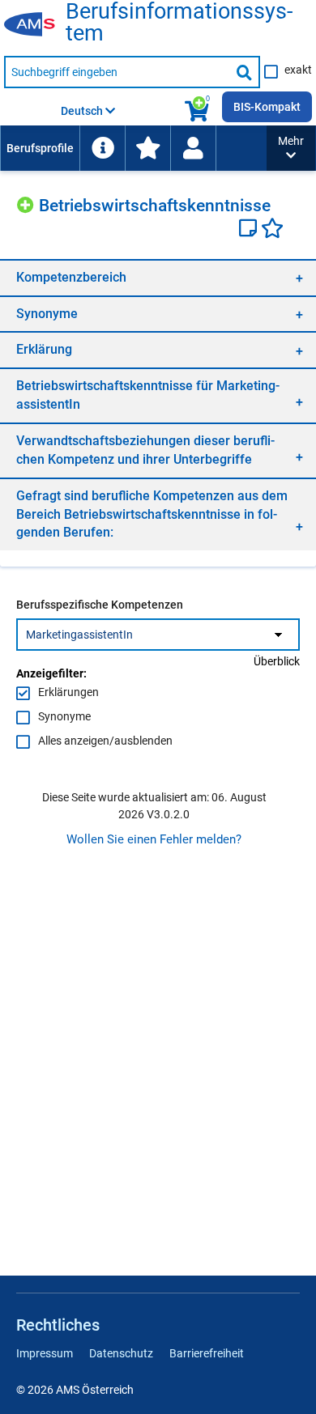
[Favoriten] (272, 230)
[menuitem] (39, 148)
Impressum (44, 1353)
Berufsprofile (40, 148)
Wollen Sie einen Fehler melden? (153, 839)
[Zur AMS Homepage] (35, 25)
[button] (291, 148)
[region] (158, 277)
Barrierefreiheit (206, 1353)
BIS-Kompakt (267, 106)
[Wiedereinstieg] (193, 148)
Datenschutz (121, 1353)
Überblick (277, 661)
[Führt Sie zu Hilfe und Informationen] (102, 148)
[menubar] (133, 148)
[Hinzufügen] (27, 203)
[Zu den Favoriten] (147, 148)
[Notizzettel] (250, 230)
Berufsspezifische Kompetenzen (99, 604)
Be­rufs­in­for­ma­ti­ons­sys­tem (179, 23)
